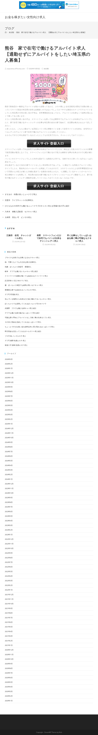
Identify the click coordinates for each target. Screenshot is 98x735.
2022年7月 (9, 562)
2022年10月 (9, 548)
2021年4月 (9, 631)
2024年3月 (9, 470)
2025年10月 (9, 382)
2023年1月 (9, 534)
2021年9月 (9, 608)
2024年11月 (9, 433)
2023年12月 (9, 484)
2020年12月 (9, 650)
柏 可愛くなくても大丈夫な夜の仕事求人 (20, 262)
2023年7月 (9, 507)
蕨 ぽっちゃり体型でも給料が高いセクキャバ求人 (24, 285)
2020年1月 (9, 700)
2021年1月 (9, 645)
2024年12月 (9, 428)
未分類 (46, 69)
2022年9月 (9, 553)
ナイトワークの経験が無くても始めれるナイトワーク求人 (26, 276)
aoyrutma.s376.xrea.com (16, 69)
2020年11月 (9, 654)
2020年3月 (9, 691)
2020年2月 (9, 696)
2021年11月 (9, 599)
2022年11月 (9, 544)
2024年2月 (9, 474)
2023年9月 (9, 497)
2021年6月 (9, 622)
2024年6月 (9, 456)
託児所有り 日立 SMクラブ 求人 (16, 280)
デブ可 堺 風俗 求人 (12, 294)
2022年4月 (9, 576)
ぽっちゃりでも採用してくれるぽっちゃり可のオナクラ (25, 304)
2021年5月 (9, 627)
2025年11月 (9, 377)
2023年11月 (9, 488)
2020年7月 (9, 673)
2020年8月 (9, 668)
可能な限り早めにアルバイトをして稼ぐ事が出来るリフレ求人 (28, 317)
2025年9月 (9, 387)
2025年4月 (9, 410)
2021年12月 (9, 594)
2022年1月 (9, 590)
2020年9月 (9, 663)
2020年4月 (9, 687)
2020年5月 (9, 682)
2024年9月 (9, 442)
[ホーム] (6, 32)
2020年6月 (9, 677)
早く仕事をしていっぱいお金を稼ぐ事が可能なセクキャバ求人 (79, 238)
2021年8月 (9, 613)
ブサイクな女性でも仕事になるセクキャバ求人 (22, 257)
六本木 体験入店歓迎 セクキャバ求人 (21, 211)
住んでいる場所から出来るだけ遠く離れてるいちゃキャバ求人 (28, 299)
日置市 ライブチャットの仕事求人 (19, 200)
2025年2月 (9, 419)
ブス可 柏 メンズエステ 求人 (15, 336)
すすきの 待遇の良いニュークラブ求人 (21, 194)
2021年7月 (9, 617)
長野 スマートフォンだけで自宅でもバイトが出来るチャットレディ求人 (49, 238)
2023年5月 (9, 516)
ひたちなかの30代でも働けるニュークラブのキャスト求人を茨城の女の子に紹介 (37, 206)
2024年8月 (9, 447)
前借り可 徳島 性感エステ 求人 (16, 345)
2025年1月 (9, 424)
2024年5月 (9, 460)
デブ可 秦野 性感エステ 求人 (15, 340)
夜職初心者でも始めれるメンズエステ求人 (20, 290)
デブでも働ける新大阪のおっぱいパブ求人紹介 (22, 313)
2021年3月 (9, 636)
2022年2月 (9, 585)
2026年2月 (9, 364)
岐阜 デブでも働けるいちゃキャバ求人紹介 (21, 271)
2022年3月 (9, 580)
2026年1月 (9, 368)
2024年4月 (9, 465)
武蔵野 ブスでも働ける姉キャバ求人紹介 (20, 308)
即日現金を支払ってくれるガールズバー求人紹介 (23, 331)
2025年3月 (9, 414)
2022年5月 (9, 571)
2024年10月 (9, 437)
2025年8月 (9, 391)
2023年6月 (9, 511)
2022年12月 (9, 539)
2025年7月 (9, 396)
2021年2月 (9, 641)
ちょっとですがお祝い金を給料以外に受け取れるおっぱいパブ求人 (30, 327)
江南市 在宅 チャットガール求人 (19, 237)
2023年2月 (9, 530)
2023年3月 (9, 525)
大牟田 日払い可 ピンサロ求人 (18, 217)
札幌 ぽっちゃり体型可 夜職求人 (18, 267)
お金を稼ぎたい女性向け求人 (25, 17)
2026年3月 (9, 359)
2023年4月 (9, 520)
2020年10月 (9, 659)
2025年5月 (9, 405)
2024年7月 (9, 451)
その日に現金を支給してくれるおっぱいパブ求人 (23, 322)
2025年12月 (9, 373)
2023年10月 (9, 493)
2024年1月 (9, 479)
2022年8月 (9, 557)
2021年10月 (9, 604)
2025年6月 (9, 401)
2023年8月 (9, 502)
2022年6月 (9, 567)
